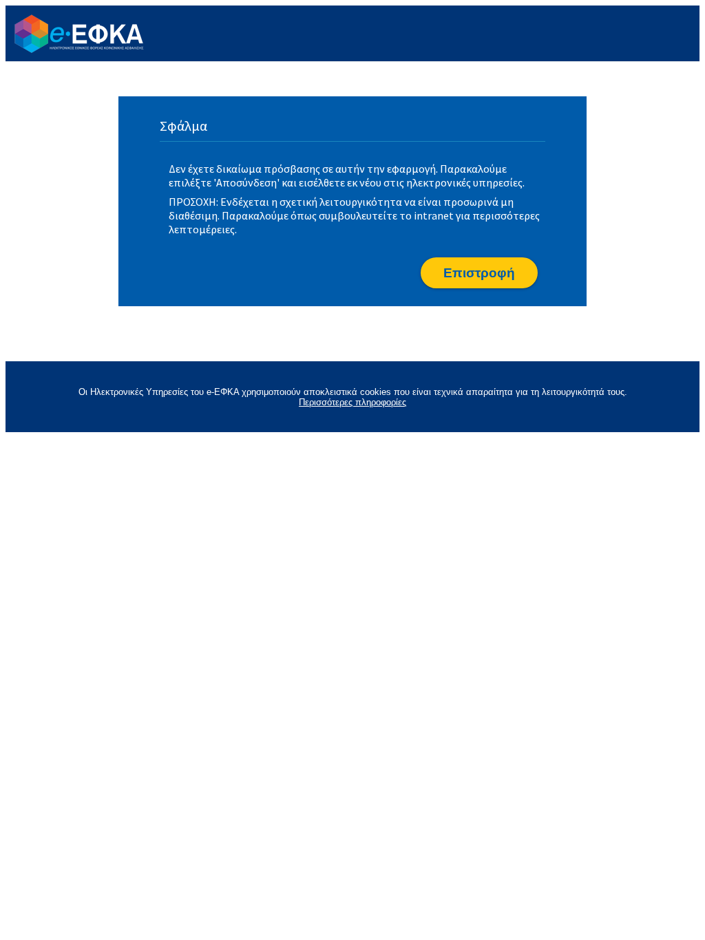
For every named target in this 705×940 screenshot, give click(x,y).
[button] (479, 272)
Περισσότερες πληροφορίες (352, 402)
